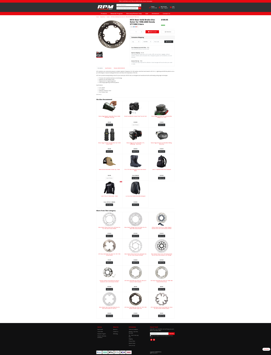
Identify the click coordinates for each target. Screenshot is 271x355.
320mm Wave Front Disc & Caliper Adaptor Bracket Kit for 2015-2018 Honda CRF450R (161, 228)
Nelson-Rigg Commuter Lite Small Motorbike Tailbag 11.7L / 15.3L (161, 117)
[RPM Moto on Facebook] (151, 340)
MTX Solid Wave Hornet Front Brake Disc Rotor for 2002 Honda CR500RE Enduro (161, 308)
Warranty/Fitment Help (134, 14)
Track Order (100, 331)
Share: (131, 26)
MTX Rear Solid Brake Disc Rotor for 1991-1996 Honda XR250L (109, 254)
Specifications (108, 68)
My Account (100, 329)
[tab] (100, 68)
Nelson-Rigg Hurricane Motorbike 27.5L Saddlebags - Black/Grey (135, 143)
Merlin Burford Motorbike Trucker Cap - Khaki (109, 169)
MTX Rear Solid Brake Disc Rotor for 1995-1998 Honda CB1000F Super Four (135, 308)
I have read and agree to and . (161, 336)
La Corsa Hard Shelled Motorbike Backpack (135, 196)
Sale (146, 14)
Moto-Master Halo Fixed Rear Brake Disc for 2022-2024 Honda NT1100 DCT (109, 308)
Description (100, 68)
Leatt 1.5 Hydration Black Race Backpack (161, 169)
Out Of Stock (135, 125)
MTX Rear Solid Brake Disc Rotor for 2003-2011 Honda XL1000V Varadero (135, 281)
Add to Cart (153, 32)
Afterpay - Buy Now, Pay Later (133, 332)
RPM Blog (115, 333)
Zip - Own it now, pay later (133, 336)
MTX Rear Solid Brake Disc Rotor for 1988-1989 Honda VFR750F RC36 (162, 281)
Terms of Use (132, 345)
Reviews (116, 68)
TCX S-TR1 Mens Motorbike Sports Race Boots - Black (135, 170)
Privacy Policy (132, 341)
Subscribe (171, 333)
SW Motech (155, 14)
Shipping (131, 339)
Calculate (169, 41)
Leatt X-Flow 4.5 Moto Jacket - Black (109, 196)
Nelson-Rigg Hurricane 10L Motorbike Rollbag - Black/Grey (161, 143)
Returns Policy (132, 343)
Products (104, 14)
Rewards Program (117, 14)
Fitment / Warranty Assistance (101, 336)
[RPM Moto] (105, 7)
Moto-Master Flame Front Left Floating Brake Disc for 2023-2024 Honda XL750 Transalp (161, 254)
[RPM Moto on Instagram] (154, 340)
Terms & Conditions (133, 329)
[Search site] (139, 5)
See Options (135, 178)
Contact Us (166, 14)
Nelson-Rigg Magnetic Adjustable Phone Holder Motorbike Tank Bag (109, 117)
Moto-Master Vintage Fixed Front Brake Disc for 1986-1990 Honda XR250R (135, 228)
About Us (115, 329)
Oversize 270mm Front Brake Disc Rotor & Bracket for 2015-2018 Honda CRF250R (109, 281)
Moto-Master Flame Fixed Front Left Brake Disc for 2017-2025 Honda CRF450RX (135, 254)
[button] (153, 7)
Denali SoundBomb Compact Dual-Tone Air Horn (135, 116)
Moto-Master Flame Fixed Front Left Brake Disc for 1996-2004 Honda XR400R (109, 228)
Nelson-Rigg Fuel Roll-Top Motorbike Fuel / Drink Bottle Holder (109, 143)
